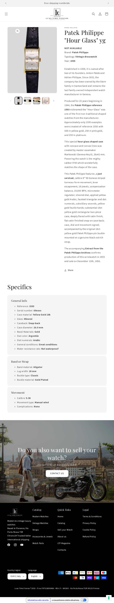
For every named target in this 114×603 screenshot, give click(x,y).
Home (60, 516)
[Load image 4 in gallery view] (45, 100)
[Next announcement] (108, 3)
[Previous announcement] (6, 3)
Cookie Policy (89, 529)
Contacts (62, 550)
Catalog (61, 523)
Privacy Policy (89, 523)
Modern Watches (40, 516)
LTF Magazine (64, 543)
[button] (6, 14)
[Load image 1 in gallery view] (18, 100)
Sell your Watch (65, 529)
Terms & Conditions (92, 516)
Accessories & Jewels (43, 536)
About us (62, 536)
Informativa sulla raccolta (38, 600)
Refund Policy (89, 536)
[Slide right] (53, 100)
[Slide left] (10, 100)
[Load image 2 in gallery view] (27, 100)
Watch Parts (38, 543)
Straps (36, 529)
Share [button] (70, 270)
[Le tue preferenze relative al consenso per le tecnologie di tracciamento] (109, 598)
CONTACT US (57, 473)
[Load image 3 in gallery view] (36, 100)
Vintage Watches (40, 523)
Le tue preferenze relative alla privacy (65, 600)
